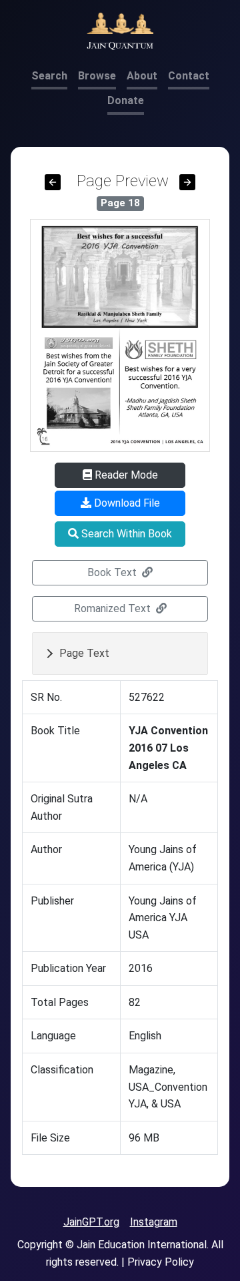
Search (49, 75)
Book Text (113, 572)
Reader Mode (125, 475)
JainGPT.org (91, 1222)
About (142, 75)
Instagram (153, 1222)
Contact (188, 75)
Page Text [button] (84, 653)
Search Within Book (125, 533)
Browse (97, 75)
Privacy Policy (160, 1262)
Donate (125, 100)
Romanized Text (113, 608)
